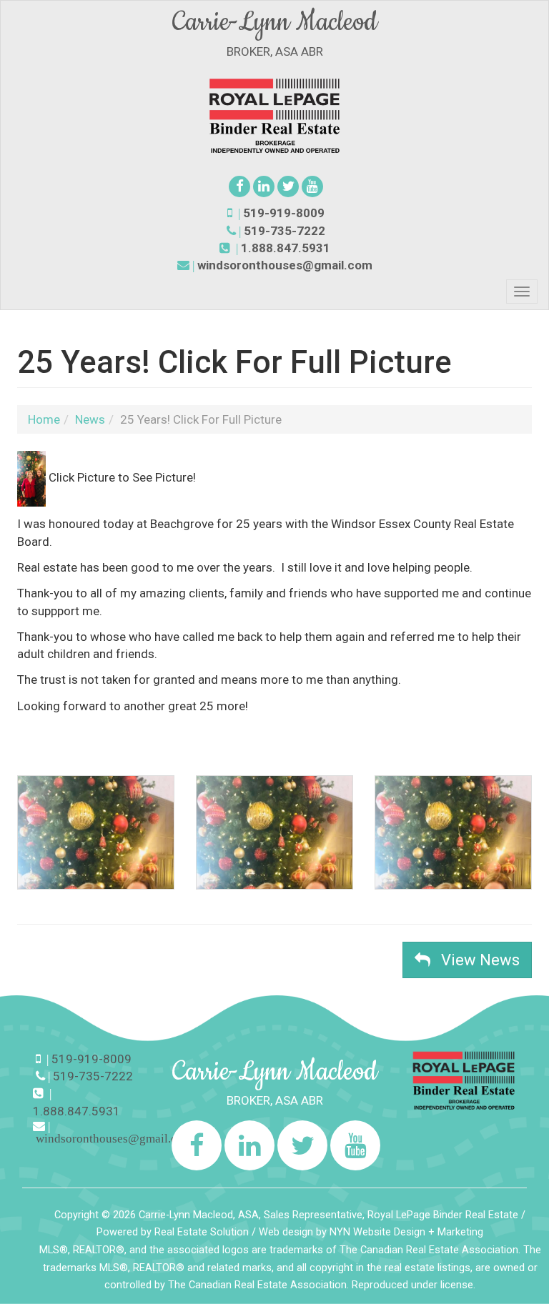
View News (475, 960)
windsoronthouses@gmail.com (284, 265)
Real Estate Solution (201, 1232)
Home (44, 419)
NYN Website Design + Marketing (406, 1232)
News (90, 419)
